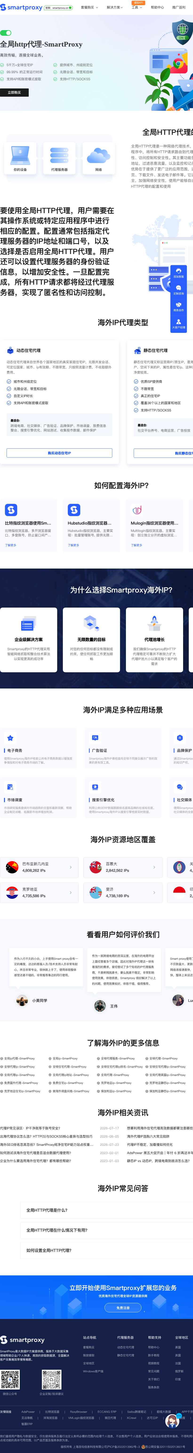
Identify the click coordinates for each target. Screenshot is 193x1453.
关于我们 (153, 1379)
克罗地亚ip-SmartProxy (116, 1083)
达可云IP (152, 1418)
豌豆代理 (110, 1418)
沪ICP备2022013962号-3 (123, 1447)
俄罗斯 (179, 1371)
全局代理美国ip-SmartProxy (167, 1075)
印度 (178, 1379)
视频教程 (153, 1363)
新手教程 (153, 1355)
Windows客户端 (93, 1371)
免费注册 (123, 1308)
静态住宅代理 (125, 1355)
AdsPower (28, 1412)
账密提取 (88, 1355)
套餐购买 (88, 7)
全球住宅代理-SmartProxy (69, 1067)
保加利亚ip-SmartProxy (116, 1091)
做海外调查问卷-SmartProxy (71, 1091)
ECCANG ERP (107, 1412)
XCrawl (131, 1418)
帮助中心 (157, 7)
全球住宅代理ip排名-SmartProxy (122, 1067)
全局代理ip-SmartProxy (19, 1075)
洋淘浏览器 (50, 1418)
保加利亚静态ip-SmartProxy (167, 1091)
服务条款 (153, 1387)
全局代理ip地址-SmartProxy (71, 1075)
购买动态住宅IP (59, 453)
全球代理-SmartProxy (163, 1058)
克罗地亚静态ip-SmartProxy (167, 1083)
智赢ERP (27, 1424)
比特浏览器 (52, 1412)
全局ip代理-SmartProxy (19, 1058)
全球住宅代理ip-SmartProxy (167, 1067)
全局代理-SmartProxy (115, 1075)
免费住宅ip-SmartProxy (68, 1083)
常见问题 (153, 1371)
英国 (178, 1355)
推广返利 (178, 7)
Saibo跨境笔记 (136, 1412)
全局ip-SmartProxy (65, 1058)
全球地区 (88, 1363)
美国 (178, 1347)
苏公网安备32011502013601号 (165, 1447)
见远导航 (27, 1418)
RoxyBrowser (78, 1412)
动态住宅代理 (125, 1347)
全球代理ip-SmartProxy (19, 1067)
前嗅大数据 (164, 1412)
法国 (178, 1363)
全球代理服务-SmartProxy (118, 1058)
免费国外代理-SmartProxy (21, 1083)
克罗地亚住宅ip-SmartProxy (22, 1091)
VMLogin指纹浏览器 (81, 1418)
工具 (135, 7)
